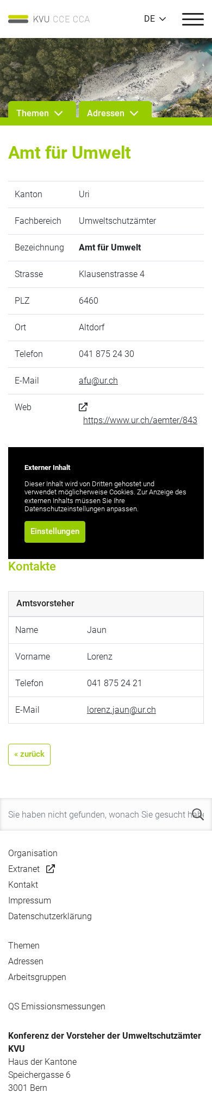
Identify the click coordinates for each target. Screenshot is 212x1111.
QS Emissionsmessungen (56, 1006)
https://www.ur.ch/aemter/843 (140, 420)
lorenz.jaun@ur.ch (121, 710)
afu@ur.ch (98, 380)
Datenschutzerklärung (50, 916)
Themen (24, 945)
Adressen (25, 961)
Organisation (33, 853)
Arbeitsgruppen (37, 977)
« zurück (29, 754)
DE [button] (149, 19)
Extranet (24, 869)
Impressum (29, 900)
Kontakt (23, 885)
